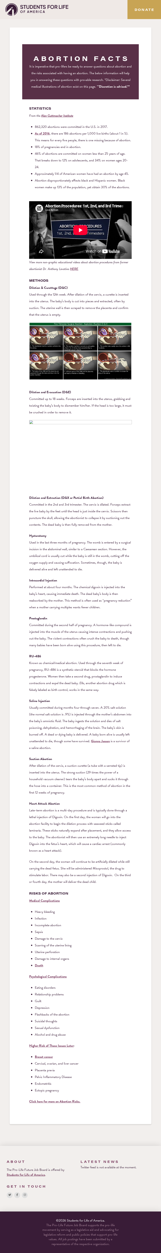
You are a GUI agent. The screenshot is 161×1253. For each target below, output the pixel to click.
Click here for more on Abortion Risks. (54, 1101)
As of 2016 (42, 133)
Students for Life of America (26, 1174)
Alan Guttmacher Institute (57, 115)
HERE (74, 268)
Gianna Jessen (100, 741)
